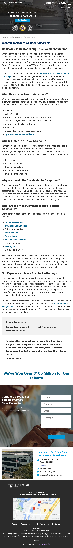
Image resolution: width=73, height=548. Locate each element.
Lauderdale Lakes (13, 535)
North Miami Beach (60, 535)
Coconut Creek (40, 533)
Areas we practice (28, 524)
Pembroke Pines (23, 536)
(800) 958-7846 (45, 468)
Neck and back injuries (15, 239)
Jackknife (15, 331)
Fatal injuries (11, 246)
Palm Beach (10, 536)
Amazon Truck (17, 327)
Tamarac (52, 536)
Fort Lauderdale (66, 533)
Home (4, 37)
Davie (52, 533)
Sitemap (36, 540)
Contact (58, 524)
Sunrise (47, 536)
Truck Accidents (15, 37)
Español (63, 7)
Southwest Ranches (39, 536)
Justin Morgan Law (12, 3)
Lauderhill (21, 535)
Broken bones (11, 233)
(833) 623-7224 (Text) (47, 472)
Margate (27, 535)
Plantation (30, 536)
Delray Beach (57, 533)
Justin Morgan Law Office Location (36, 509)
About (14, 524)
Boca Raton (32, 533)
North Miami (51, 535)
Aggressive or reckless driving (19, 134)
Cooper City (47, 533)
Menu (69, 3)
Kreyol (68, 7)
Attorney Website (29, 544)
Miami (31, 535)
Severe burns (11, 236)
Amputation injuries (14, 222)
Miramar (35, 535)
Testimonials (45, 524)
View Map (43, 465)
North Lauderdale (42, 535)
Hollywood (6, 535)
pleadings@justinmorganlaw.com (52, 475)
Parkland (16, 536)
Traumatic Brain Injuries (16, 226)
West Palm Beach (59, 536)
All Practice (47, 327)
